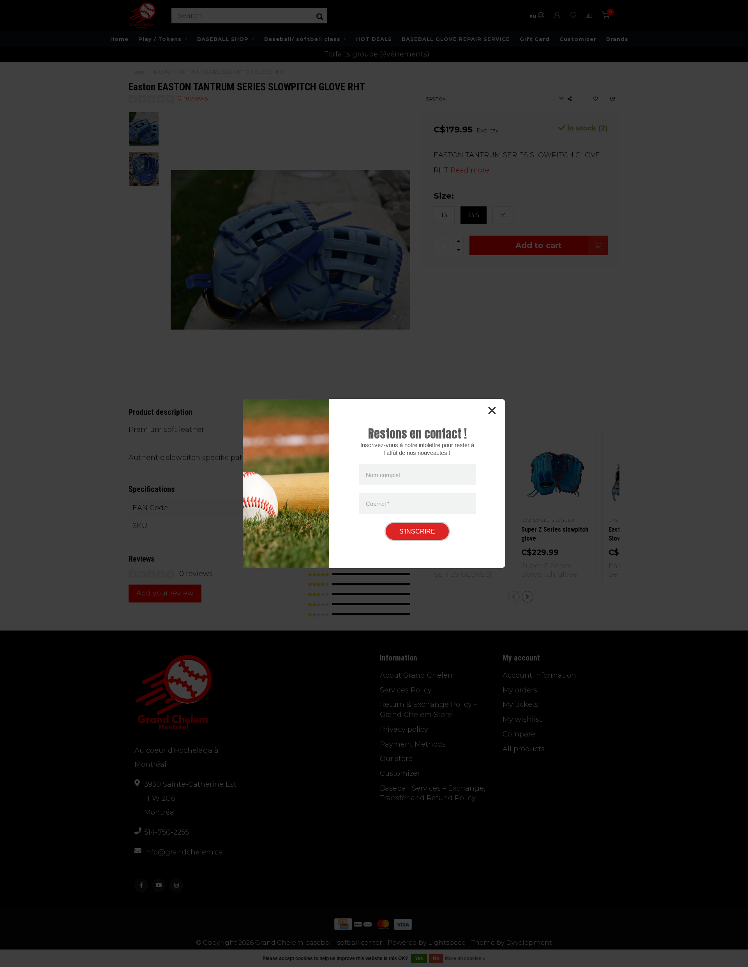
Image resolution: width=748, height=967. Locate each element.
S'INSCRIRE (417, 531)
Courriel (378, 503)
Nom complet (383, 475)
